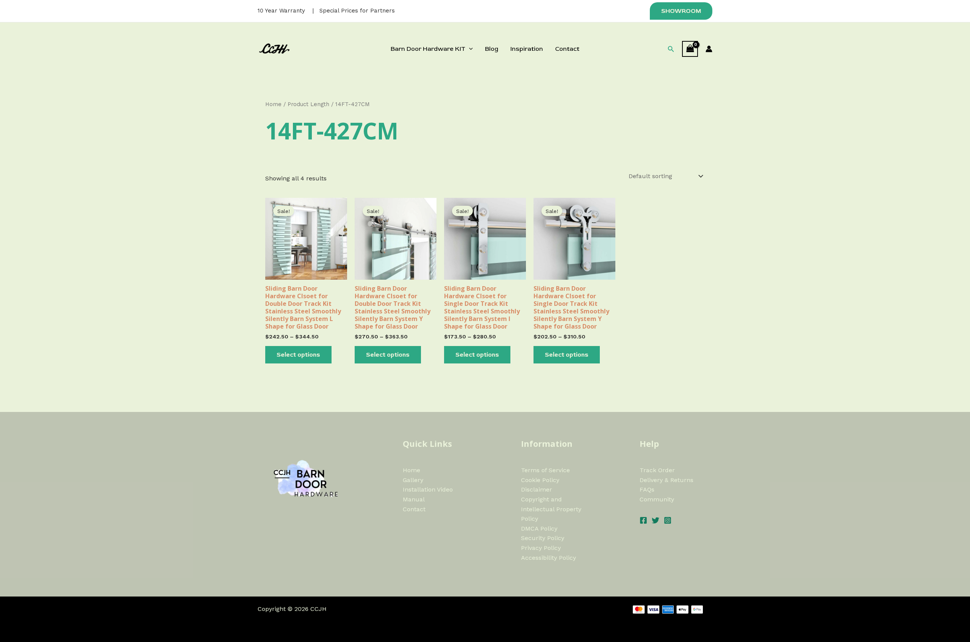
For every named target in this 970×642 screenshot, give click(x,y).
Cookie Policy (540, 480)
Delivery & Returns (666, 480)
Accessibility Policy (548, 557)
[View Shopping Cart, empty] (690, 48)
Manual (414, 499)
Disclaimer (536, 489)
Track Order (657, 470)
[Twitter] (655, 520)
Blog (491, 49)
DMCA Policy (539, 528)
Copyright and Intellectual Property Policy (551, 509)
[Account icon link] (709, 48)
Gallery (413, 480)
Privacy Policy (541, 547)
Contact (567, 49)
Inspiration (526, 49)
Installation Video (428, 489)
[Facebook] (643, 520)
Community (657, 499)
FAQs (647, 489)
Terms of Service (545, 470)
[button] (680, 11)
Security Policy (542, 538)
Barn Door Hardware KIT (428, 49)
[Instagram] (667, 520)
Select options (298, 355)
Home (273, 104)
